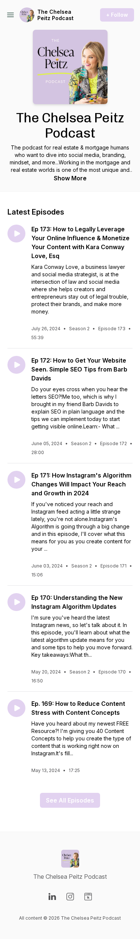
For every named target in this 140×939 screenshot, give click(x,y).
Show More (70, 178)
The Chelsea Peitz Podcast (55, 15)
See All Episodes (70, 800)
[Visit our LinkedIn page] (52, 896)
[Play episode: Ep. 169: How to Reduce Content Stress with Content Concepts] (16, 708)
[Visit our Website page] (88, 896)
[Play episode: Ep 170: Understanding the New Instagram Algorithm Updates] (16, 602)
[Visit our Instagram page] (70, 896)
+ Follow (117, 15)
